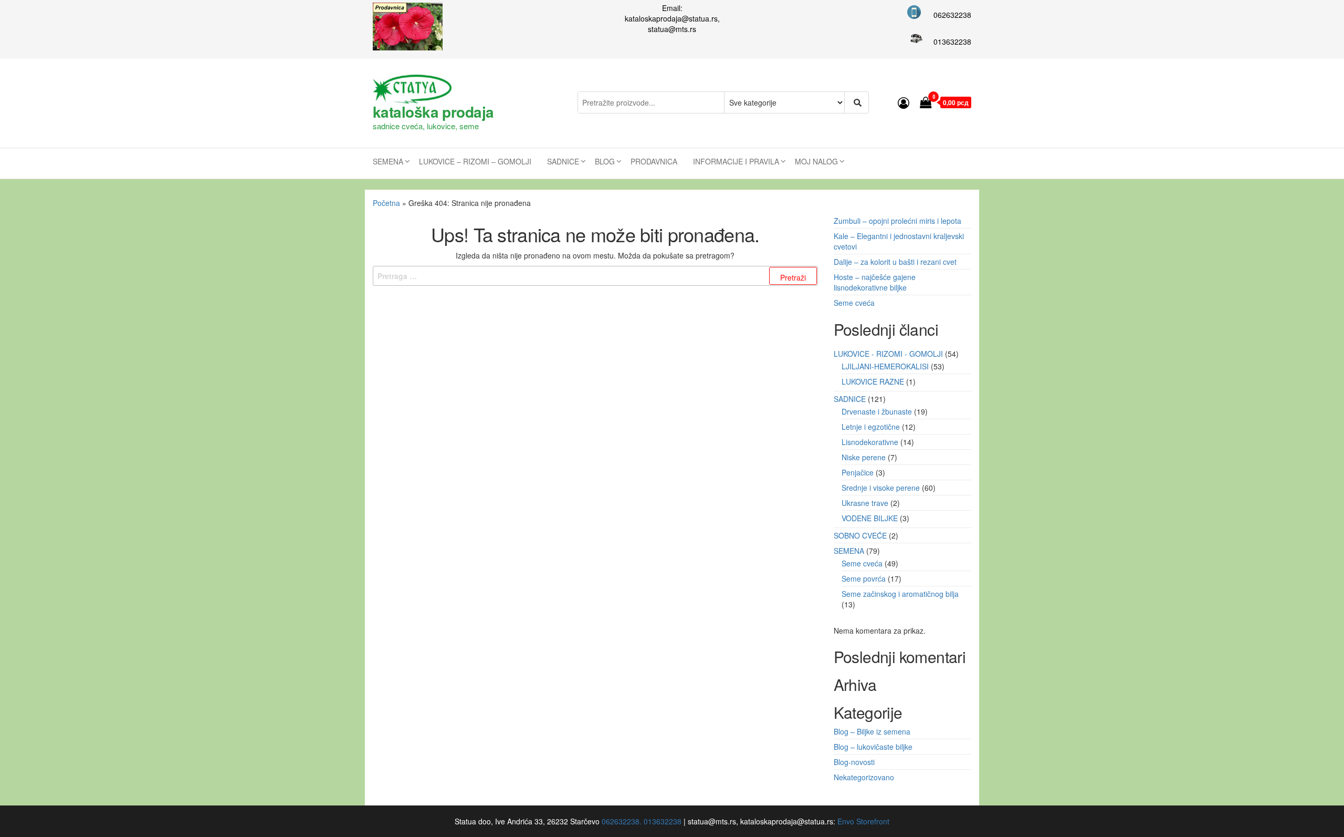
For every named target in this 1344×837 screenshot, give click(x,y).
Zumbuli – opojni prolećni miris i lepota (897, 220)
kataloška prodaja (433, 111)
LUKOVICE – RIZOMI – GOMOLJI (475, 161)
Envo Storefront (863, 821)
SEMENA (388, 161)
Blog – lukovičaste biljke (873, 746)
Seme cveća (854, 302)
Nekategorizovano (864, 777)
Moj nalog (816, 161)
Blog (605, 161)
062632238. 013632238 (641, 821)
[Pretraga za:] (595, 276)
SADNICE (563, 161)
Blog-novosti (854, 762)
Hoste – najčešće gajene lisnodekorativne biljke (875, 282)
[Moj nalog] (903, 102)
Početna (386, 203)
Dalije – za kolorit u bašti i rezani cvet (895, 261)
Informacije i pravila (736, 161)
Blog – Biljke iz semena (872, 731)
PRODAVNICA (654, 161)
